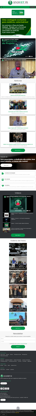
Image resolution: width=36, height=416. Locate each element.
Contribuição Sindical (3, 361)
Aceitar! (3, 414)
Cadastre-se (3, 383)
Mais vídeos (17, 235)
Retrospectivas (24, 354)
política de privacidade (22, 343)
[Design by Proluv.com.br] (18, 408)
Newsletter (12, 369)
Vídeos (9, 365)
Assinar (17, 346)
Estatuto (11, 354)
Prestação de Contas (17, 354)
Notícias (1, 365)
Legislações (29, 361)
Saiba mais (6, 165)
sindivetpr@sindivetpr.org (6, 396)
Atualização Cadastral (8, 359)
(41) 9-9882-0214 (5, 394)
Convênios (19, 361)
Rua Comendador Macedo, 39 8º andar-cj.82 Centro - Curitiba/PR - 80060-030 (15, 397)
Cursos (5, 365)
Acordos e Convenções (26, 359)
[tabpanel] (18, 12)
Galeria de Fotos (13, 365)
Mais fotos (18, 328)
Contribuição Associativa (13, 361)
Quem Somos (2, 354)
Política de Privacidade (4, 355)
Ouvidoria (7, 369)
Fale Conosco (2, 369)
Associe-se (2, 359)
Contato (2, 399)
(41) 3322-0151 (4, 393)
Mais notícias (17, 150)
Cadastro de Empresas (17, 359)
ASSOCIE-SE (33, 7)
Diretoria (7, 354)
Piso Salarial (24, 361)
